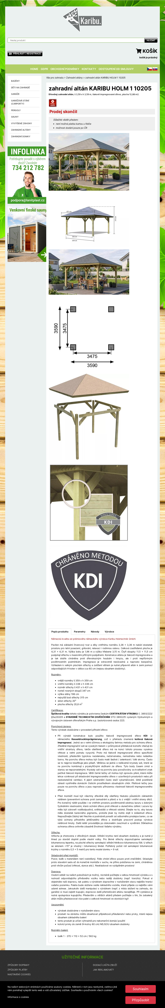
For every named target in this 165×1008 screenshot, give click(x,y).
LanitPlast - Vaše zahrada (83, 19)
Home (34, 69)
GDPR (44, 69)
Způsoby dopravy (18, 965)
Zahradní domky (20, 136)
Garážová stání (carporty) (20, 102)
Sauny (15, 116)
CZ (148, 69)
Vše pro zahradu (54, 77)
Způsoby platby (17, 969)
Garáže (15, 94)
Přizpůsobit (140, 1000)
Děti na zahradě (20, 87)
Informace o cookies (18, 997)
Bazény (15, 81)
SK (154, 69)
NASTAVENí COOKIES (19, 974)
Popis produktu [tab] (59, 631)
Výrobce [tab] (109, 631)
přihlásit (19, 53)
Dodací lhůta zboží (105, 965)
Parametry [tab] (79, 631)
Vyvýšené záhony (21, 123)
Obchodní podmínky (64, 69)
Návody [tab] (95, 631)
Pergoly (16, 110)
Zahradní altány (21, 130)
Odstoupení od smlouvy (116, 69)
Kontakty (89, 69)
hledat (151, 40)
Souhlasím (140, 989)
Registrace (34, 53)
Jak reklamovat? (103, 969)
